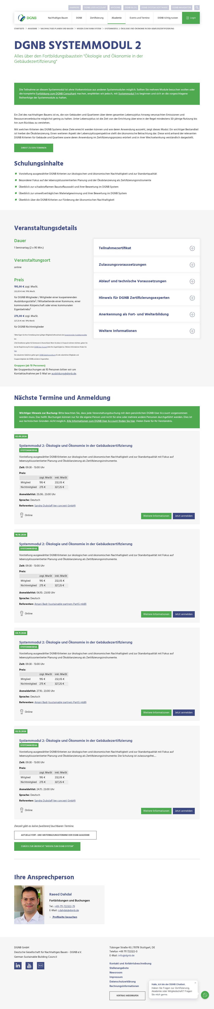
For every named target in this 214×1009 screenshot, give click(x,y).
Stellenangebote (119, 968)
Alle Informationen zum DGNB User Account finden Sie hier (101, 421)
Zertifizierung (96, 18)
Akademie (117, 18)
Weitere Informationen (118, 331)
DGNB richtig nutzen (168, 18)
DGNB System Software (154, 8)
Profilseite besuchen (64, 917)
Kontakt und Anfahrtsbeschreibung (130, 964)
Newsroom (116, 973)
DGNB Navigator (181, 8)
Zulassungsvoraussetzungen (122, 265)
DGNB (79, 18)
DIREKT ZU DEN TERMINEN (33, 148)
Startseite (19, 28)
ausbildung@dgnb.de (63, 374)
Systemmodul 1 (127, 94)
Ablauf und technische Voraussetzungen (132, 281)
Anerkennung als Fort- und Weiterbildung (134, 314)
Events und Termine (139, 18)
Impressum (116, 977)
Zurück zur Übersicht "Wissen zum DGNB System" (47, 846)
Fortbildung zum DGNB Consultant (56, 94)
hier (15, 351)
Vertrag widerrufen (127, 995)
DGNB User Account (95, 8)
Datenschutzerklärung (123, 982)
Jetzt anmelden (184, 516)
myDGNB (115, 8)
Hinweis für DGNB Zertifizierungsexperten (134, 298)
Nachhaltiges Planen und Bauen (57, 28)
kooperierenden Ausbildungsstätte (76, 335)
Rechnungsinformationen (124, 986)
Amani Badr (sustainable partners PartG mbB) (60, 604)
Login (193, 18)
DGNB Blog (131, 8)
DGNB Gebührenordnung (47, 355)
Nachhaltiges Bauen (58, 18)
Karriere (74, 8)
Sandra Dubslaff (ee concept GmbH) (55, 506)
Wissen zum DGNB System (89, 28)
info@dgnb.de (126, 955)
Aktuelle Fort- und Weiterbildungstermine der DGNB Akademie (55, 835)
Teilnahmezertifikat (115, 248)
